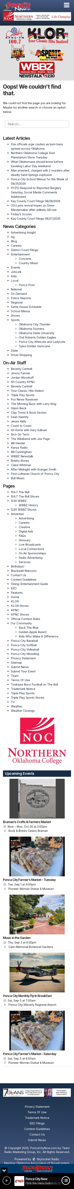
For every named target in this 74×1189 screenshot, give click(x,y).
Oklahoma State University (36, 333)
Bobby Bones (20, 461)
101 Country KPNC (23, 382)
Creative (24, 527)
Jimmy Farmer (20, 373)
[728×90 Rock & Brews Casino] (37, 1168)
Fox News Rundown (24, 399)
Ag (13, 237)
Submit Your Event (23, 671)
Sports (15, 320)
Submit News (20, 667)
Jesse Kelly (18, 421)
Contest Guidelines (24, 579)
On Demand (19, 294)
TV (13, 702)
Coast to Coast (21, 426)
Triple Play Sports (23, 395)
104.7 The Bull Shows (25, 496)
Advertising (26, 518)
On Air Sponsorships (32, 553)
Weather (16, 706)
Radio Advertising (30, 558)
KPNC (15, 610)
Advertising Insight (23, 232)
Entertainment (20, 254)
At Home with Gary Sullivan (29, 430)
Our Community (21, 623)
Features (17, 592)
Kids (14, 276)
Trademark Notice (23, 689)
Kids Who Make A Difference (38, 636)
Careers (16, 245)
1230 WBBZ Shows (24, 509)
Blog (14, 241)
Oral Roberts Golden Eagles (37, 337)
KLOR (15, 601)
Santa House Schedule (26, 307)
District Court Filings (24, 250)
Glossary (25, 540)
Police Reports (21, 298)
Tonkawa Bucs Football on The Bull (34, 684)
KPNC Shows (20, 614)
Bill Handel (18, 443)
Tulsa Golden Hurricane (34, 346)
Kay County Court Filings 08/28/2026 (35, 201)
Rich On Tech (20, 434)
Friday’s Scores (21, 214)
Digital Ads (26, 531)
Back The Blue (28, 627)
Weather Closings (23, 711)
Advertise (17, 514)
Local (14, 280)
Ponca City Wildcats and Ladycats (42, 342)
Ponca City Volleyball (25, 649)
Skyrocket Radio (47, 1159)
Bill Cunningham (21, 452)
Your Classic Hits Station (27, 391)
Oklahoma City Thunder (34, 324)
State (14, 350)
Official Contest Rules (25, 619)
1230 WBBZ (19, 501)
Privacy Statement (23, 658)
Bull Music (18, 478)
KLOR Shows (20, 606)
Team (15, 676)
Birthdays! (17, 566)
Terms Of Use (20, 680)
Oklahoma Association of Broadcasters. (43, 1163)
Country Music (28, 263)
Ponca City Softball (24, 645)
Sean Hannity (19, 417)
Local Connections (31, 549)
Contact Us (18, 575)
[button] (66, 5)
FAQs (22, 536)
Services (25, 562)
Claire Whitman (21, 465)
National (16, 289)
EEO (14, 588)
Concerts (25, 259)
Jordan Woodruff (22, 377)
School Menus (20, 311)
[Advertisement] (37, 16)
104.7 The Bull (20, 492)
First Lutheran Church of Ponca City (35, 474)
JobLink (16, 272)
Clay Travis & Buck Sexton (28, 412)
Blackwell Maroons (24, 571)
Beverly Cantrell (21, 369)
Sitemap (16, 662)
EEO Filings (37, 1123)
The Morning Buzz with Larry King (33, 404)
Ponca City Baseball (24, 641)
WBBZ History (28, 505)
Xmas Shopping (21, 355)
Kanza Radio (19, 447)
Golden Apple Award (32, 632)
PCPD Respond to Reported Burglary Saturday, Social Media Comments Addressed (36, 192)
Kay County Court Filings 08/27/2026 (35, 218)
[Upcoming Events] (37, 799)
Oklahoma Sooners (31, 329)
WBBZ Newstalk (22, 456)
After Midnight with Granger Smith (33, 469)
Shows (15, 315)
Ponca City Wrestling (25, 654)
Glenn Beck (18, 408)
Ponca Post (27, 285)
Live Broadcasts (30, 544)
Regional (16, 302)
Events (15, 267)
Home (15, 597)
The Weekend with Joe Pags (30, 439)
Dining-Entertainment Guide (29, 584)
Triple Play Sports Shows (27, 697)
